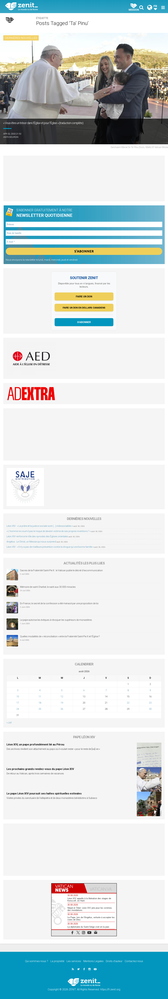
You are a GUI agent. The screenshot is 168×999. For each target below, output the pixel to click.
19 (62, 702)
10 (17, 696)
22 (128, 702)
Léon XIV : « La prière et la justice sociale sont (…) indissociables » (40, 526)
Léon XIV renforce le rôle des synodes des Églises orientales (37, 536)
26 (62, 709)
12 (62, 696)
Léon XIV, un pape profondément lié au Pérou (35, 744)
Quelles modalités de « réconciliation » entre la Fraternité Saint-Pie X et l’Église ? (60, 636)
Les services (74, 961)
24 (17, 709)
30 (150, 709)
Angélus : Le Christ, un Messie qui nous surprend (31, 541)
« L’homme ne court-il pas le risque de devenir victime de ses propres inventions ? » (49, 531)
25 (40, 709)
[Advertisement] (84, 178)
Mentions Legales (93, 961)
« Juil (9, 722)
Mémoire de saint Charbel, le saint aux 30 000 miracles (48, 587)
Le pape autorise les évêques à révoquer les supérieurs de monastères (56, 620)
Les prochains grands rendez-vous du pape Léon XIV (40, 769)
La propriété (57, 961)
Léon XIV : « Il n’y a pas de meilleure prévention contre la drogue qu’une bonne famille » (50, 547)
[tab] (68, 888)
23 (150, 702)
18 (40, 702)
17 (17, 702)
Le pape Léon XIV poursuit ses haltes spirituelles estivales (44, 793)
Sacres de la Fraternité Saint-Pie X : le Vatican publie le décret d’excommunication (61, 570)
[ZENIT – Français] (47, 6)
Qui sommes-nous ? (36, 961)
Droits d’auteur (114, 961)
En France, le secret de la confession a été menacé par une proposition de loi (59, 603)
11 (40, 696)
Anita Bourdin (10, 137)
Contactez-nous (134, 961)
